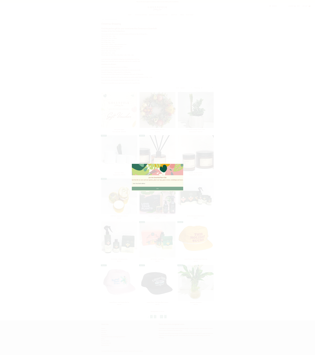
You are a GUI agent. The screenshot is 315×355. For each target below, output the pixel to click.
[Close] (182, 165)
